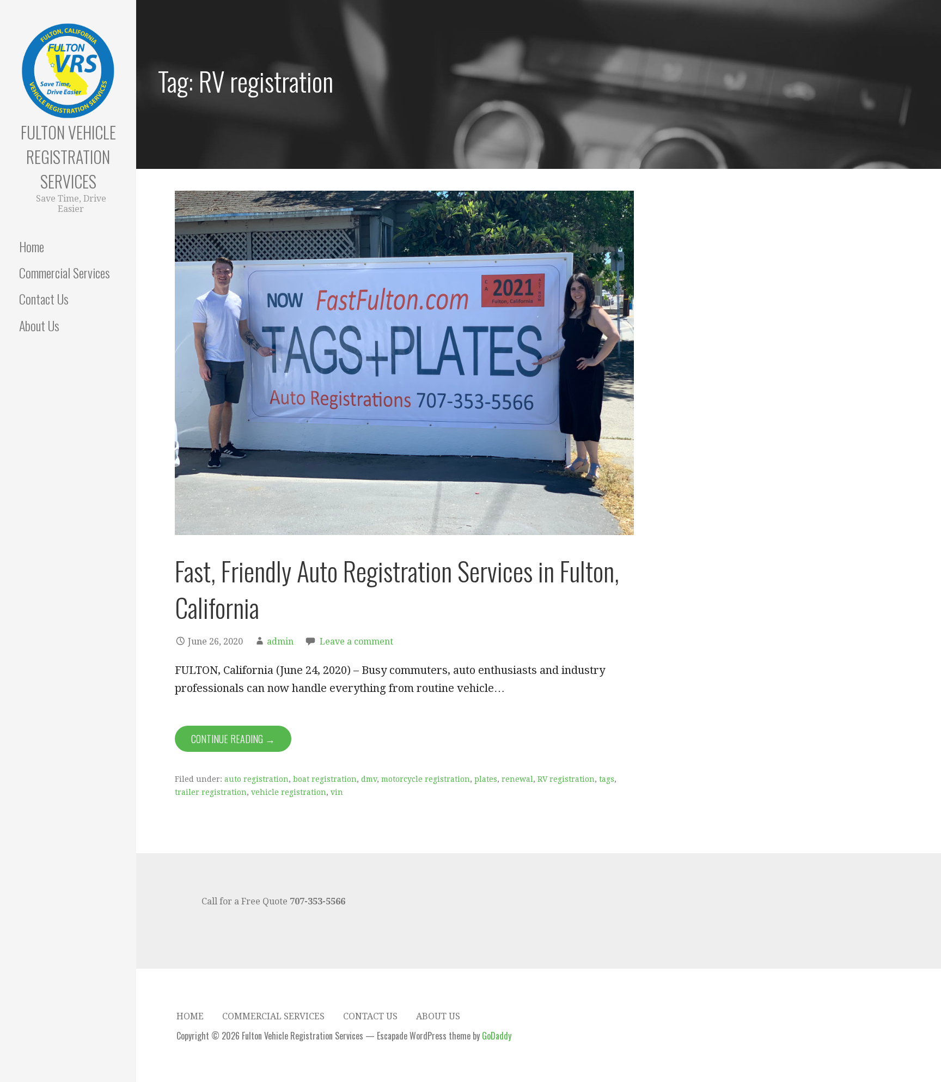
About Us (39, 325)
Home (31, 246)
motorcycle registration (425, 779)
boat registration (325, 779)
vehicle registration (288, 792)
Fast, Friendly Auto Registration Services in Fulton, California (397, 589)
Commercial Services (64, 272)
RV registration (566, 779)
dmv (369, 779)
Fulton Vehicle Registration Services (68, 156)
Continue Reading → (233, 739)
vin (337, 792)
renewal (517, 779)
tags (606, 779)
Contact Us (44, 298)
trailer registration (211, 792)
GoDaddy (496, 1035)
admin (280, 641)
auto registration (256, 779)
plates (485, 779)
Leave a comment (356, 641)
